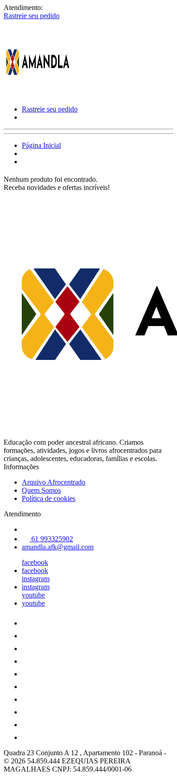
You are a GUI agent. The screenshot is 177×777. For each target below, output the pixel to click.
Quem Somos (41, 490)
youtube (33, 595)
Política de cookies (48, 498)
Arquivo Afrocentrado (53, 482)
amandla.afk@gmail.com (57, 547)
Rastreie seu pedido (31, 15)
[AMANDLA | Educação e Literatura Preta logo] (38, 93)
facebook (35, 562)
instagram (35, 579)
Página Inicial (41, 145)
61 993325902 (51, 539)
